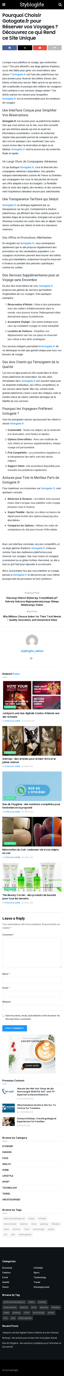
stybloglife (13, 1370)
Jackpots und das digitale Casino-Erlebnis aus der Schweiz (30, 714)
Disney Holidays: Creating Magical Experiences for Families (36, 1120)
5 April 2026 (28, 766)
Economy (7, 1146)
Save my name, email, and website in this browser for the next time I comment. (32, 1017)
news (6, 1229)
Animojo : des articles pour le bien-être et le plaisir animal (29, 760)
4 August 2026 (29, 721)
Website (6, 1002)
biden (31, 1218)
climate (42, 1218)
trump (51, 1229)
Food (5, 1158)
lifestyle (55, 1224)
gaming (44, 1224)
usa (13, 1234)
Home (5, 1170)
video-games (25, 1234)
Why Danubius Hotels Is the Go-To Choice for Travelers (36, 1106)
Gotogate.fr (19, 74)
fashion (24, 1224)
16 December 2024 (25, 1099)
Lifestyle (10, 707)
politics (16, 1229)
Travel (6, 1193)
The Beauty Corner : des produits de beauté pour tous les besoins (29, 896)
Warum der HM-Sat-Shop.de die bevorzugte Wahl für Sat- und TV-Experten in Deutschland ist (36, 1091)
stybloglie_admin (32, 651)
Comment (8, 934)
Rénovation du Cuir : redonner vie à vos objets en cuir (30, 851)
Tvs (5, 1234)
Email (6, 988)
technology (38, 1229)
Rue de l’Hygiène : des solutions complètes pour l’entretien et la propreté (31, 805)
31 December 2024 (25, 1112)
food (34, 1224)
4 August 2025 (24, 1126)
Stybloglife (32, 4)
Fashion (6, 1152)
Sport (6, 1181)
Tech (26, 1229)
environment (10, 1224)
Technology (9, 1188)
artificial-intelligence (14, 1218)
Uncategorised (11, 1199)
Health (6, 1164)
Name (6, 974)
